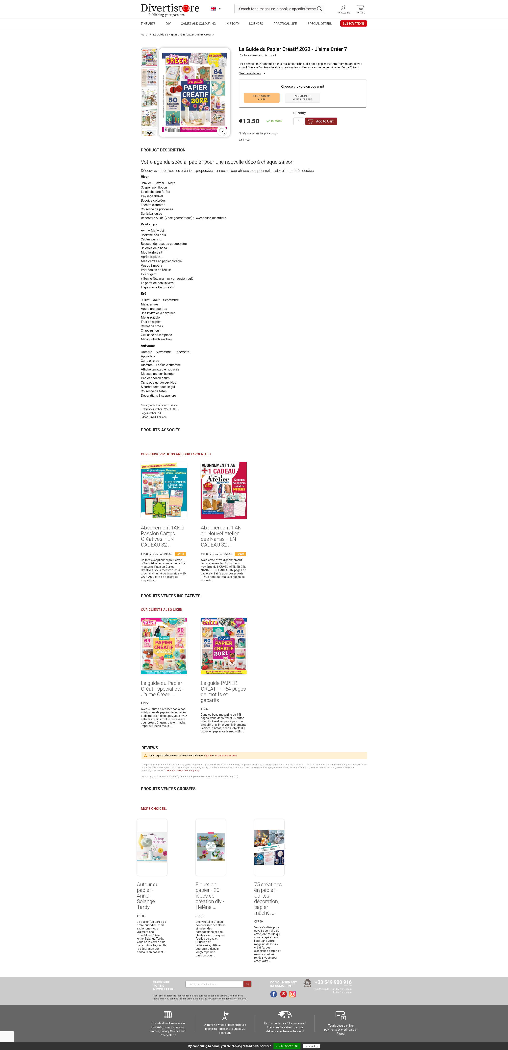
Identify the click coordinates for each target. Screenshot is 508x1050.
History (232, 24)
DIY (168, 24)
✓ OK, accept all (286, 1046)
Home (144, 34)
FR (213, 14)
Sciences (256, 24)
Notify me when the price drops (258, 133)
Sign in (208, 755)
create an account (226, 755)
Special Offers (320, 24)
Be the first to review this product (258, 55)
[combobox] (280, 8)
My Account (343, 12)
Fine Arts (148, 24)
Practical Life (284, 24)
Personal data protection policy (182, 770)
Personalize (311, 1046)
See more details (250, 73)
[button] (222, 131)
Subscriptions (354, 23)
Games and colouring (198, 24)
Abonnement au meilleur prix (302, 98)
